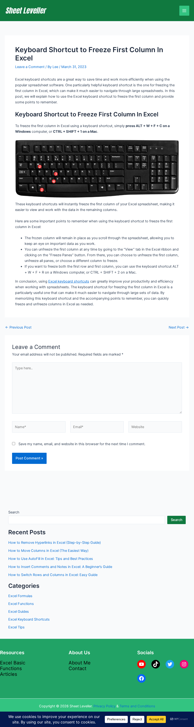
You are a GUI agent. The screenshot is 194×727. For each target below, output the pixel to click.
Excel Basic (12, 663)
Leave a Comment (29, 67)
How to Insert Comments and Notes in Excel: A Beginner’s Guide (60, 567)
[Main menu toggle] (184, 11)
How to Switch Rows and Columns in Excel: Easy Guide (52, 575)
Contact (77, 668)
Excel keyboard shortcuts (68, 281)
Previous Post (18, 327)
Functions (11, 668)
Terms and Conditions (137, 706)
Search (13, 512)
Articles (8, 674)
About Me (80, 663)
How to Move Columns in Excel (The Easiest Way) (48, 551)
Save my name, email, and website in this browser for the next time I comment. (81, 444)
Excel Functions (21, 604)
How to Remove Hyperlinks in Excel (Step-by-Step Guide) (54, 542)
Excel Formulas (20, 596)
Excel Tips (16, 627)
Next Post (179, 327)
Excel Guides (18, 611)
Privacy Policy (104, 706)
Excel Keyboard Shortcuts (29, 619)
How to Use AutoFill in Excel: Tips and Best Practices (50, 559)
